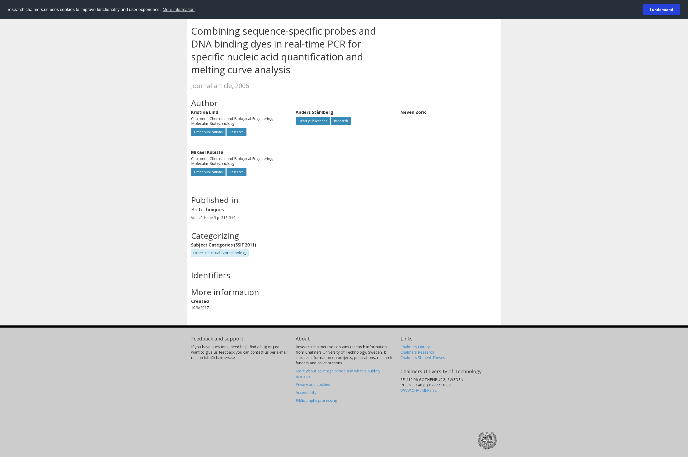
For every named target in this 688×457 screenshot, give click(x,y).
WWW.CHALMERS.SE (418, 390)
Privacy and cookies (313, 384)
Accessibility (306, 392)
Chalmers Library (415, 346)
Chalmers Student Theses (422, 357)
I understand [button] (661, 10)
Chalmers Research (417, 352)
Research (236, 132)
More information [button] (179, 9)
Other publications (208, 132)
